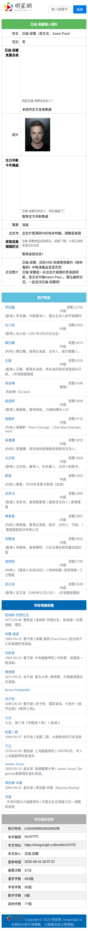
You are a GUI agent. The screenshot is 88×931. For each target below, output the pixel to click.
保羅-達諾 (12, 634)
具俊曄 (10, 383)
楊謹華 (10, 401)
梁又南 (10, 584)
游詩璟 (10, 561)
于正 (8, 746)
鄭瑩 (8, 476)
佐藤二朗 (11, 732)
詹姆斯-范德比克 (17, 615)
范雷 (8, 797)
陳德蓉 (10, 672)
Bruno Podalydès (17, 690)
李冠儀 (10, 307)
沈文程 (10, 458)
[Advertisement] (53, 72)
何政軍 (10, 653)
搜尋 (80, 9)
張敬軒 (10, 419)
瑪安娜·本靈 (13, 783)
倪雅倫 (10, 539)
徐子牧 (10, 699)
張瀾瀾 (10, 440)
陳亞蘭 (10, 343)
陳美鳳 (10, 516)
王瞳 (8, 360)
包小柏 (10, 325)
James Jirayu (14, 764)
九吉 (8, 718)
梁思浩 (10, 493)
